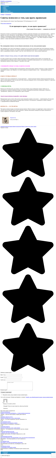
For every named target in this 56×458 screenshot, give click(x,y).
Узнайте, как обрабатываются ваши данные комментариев (39, 397)
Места (4, 7)
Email (2, 377)
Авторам (5, 453)
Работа (23, 126)
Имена (4, 8)
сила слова (30, 126)
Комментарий (4, 389)
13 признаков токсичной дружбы (8, 447)
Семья (26, 126)
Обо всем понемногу (8, 12)
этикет (34, 126)
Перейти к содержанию (6, 1)
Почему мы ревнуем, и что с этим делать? (10, 427)
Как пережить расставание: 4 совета (9, 422)
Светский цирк (6, 11)
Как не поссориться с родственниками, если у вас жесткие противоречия (18, 437)
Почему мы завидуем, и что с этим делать (10, 418)
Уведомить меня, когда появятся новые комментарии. (15, 394)
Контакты (5, 452)
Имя (2, 374)
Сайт (2, 379)
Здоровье (5, 9)
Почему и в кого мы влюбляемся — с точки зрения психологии (15, 413)
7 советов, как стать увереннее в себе (9, 432)
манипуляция (12, 126)
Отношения (6, 6)
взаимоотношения (5, 126)
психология (18, 126)
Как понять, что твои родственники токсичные (12, 442)
